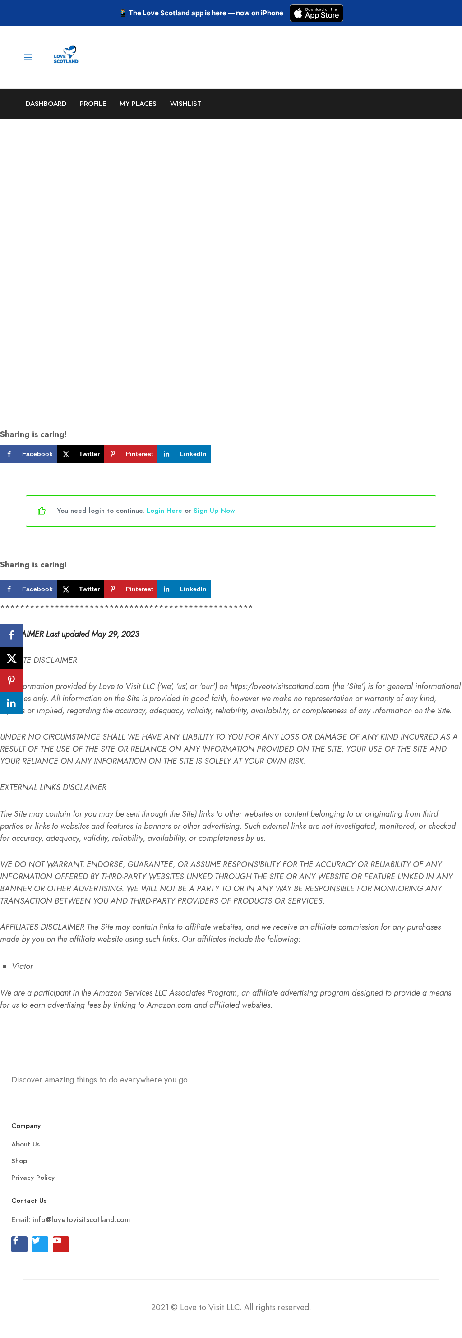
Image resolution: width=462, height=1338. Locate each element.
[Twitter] (40, 1244)
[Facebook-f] (19, 1244)
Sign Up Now (214, 510)
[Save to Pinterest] (11, 680)
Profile (93, 103)
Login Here (164, 510)
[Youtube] (61, 1244)
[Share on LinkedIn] (11, 703)
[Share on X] (11, 658)
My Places (138, 103)
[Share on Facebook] (11, 635)
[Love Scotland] (67, 56)
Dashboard (46, 103)
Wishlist (185, 103)
